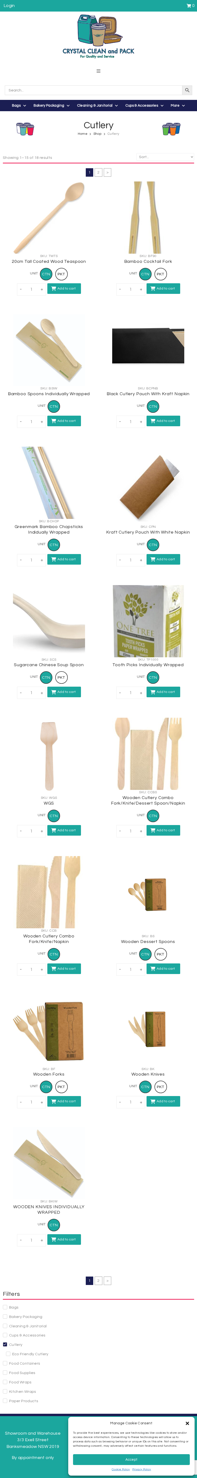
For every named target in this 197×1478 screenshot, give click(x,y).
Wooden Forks (48, 1074)
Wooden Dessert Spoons (148, 941)
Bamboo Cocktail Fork (148, 261)
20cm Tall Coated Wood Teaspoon (49, 261)
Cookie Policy (121, 1469)
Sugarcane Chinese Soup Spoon (49, 665)
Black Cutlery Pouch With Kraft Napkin (148, 394)
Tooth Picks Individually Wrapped (148, 665)
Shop (97, 134)
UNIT (34, 273)
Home (82, 134)
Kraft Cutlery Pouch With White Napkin (148, 532)
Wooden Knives (148, 1074)
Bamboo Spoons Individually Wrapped (49, 394)
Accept (131, 1459)
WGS (49, 803)
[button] (187, 1423)
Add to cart (66, 288)
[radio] (46, 274)
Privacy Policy (141, 1469)
